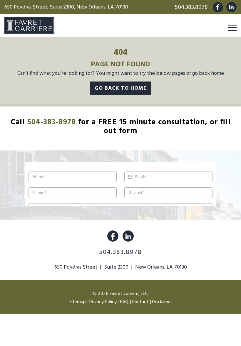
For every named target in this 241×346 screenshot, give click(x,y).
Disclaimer (162, 302)
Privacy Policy (103, 302)
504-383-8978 (51, 122)
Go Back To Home (121, 88)
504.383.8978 (191, 7)
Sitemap (77, 302)
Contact (140, 302)
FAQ (124, 302)
